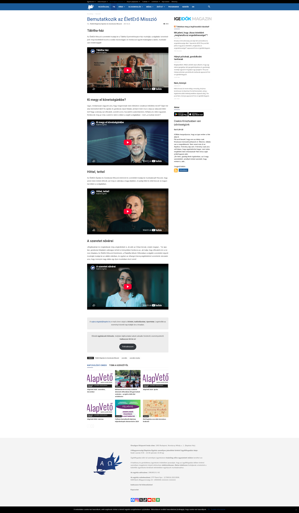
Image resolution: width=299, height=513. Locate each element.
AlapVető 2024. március (95, 419)
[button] (209, 7)
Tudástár (145, 1)
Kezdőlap (90, 14)
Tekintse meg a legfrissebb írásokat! (192, 26)
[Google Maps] (158, 500)
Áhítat (160, 7)
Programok (173, 7)
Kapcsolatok (165, 1)
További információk (218, 509)
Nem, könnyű (180, 83)
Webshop (174, 1)
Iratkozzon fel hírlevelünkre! (142, 485)
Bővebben (183, 170)
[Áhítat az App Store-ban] (196, 115)
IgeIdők (185, 7)
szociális (124, 358)
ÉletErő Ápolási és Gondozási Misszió (107, 358)
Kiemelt (118, 386)
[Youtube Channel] (149, 500)
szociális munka (135, 358)
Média (148, 7)
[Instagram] (137, 500)
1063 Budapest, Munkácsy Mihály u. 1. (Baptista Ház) (175, 445)
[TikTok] (145, 500)
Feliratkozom (127, 347)
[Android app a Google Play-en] (181, 115)
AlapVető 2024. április (150, 389)
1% (114, 7)
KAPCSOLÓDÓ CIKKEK (97, 365)
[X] (141, 500)
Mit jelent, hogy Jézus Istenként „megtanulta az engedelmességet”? (191, 33)
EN (193, 7)
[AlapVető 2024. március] (100, 408)
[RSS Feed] (154, 500)
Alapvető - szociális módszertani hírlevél (97, 386)
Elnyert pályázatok (132, 1)
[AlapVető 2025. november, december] (100, 379)
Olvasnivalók (134, 7)
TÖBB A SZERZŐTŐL (118, 365)
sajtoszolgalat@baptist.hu (101, 322)
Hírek (120, 7)
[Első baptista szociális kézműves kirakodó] (155, 408)
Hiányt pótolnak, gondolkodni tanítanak (188, 57)
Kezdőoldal (103, 7)
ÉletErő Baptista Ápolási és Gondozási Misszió (106, 24)
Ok (209, 509)
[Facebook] (133, 500)
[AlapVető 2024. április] (155, 379)
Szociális (118, 416)
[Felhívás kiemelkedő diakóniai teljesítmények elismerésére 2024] (128, 408)
